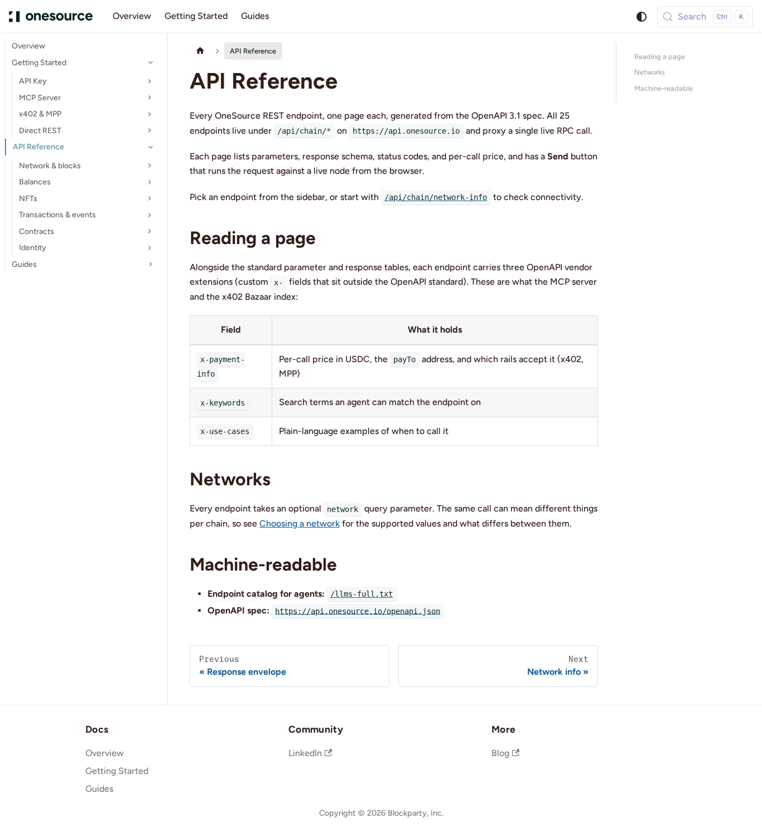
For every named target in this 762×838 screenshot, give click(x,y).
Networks (649, 72)
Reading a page (659, 56)
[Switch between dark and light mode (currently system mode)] (641, 17)
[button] (87, 81)
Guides (255, 16)
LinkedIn (305, 753)
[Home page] (200, 51)
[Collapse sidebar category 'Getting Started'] (150, 63)
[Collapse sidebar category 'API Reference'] (150, 147)
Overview (132, 16)
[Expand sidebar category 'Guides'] (150, 264)
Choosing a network (299, 523)
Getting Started (196, 16)
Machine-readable (663, 88)
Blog (500, 753)
